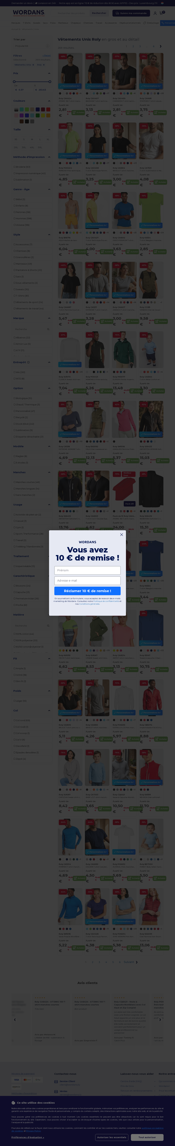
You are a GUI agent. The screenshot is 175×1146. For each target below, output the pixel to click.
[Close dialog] (122, 535)
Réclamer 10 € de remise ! (87, 591)
